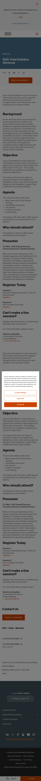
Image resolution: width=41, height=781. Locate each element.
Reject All (20, 398)
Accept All (20, 404)
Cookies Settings (20, 392)
